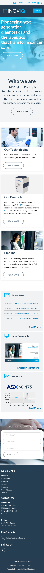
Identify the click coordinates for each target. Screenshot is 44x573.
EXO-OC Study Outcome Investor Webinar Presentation (27, 303)
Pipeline (4, 484)
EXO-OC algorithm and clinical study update (27, 318)
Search (29, 565)
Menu (38, 11)
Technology (5, 478)
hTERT (7, 210)
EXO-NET (19, 205)
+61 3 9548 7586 (9, 505)
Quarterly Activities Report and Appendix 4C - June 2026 (27, 308)
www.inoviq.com (10, 526)
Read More (13, 165)
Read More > (35, 327)
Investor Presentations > (29, 368)
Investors (4, 487)
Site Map (13, 565)
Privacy (21, 565)
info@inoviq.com (9, 523)
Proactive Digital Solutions (26, 569)
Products (4, 481)
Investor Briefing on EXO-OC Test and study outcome (27, 313)
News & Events (6, 490)
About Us (4, 476)
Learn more (12, 55)
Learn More (22, 111)
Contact (4, 493)
